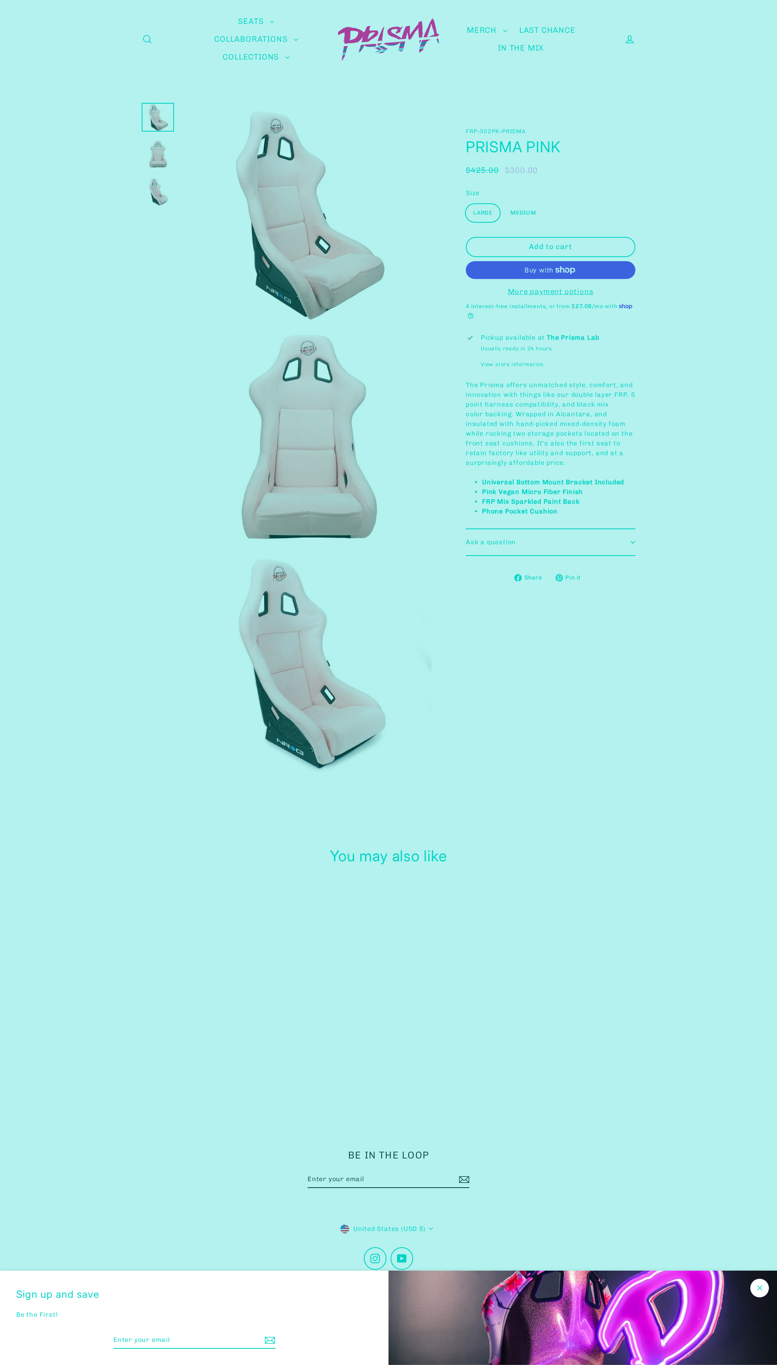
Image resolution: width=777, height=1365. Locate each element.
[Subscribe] (268, 1340)
